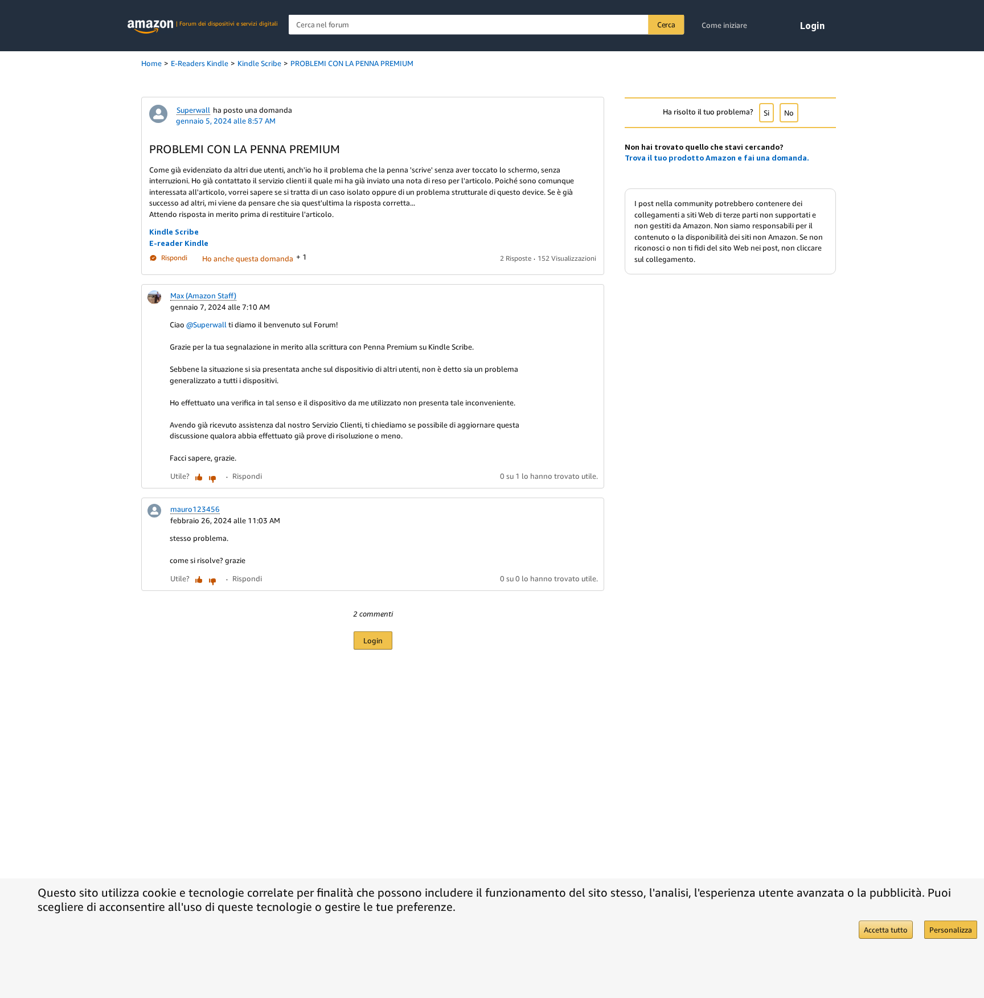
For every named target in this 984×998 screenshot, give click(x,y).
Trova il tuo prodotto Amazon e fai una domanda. (717, 157)
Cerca (666, 24)
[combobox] (486, 25)
